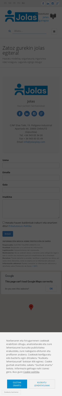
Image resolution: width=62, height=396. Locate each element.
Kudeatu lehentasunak (42, 384)
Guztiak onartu (17, 384)
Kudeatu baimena (11, 392)
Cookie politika (31, 371)
